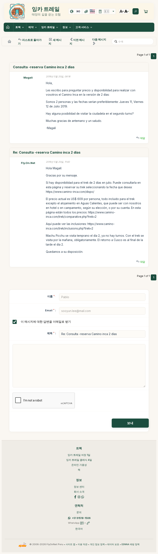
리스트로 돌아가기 (30, 41)
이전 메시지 (77, 41)
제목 (49, 333)
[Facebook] (75, 496)
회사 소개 (79, 491)
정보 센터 (79, 486)
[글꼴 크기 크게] (121, 11)
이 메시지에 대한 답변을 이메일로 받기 (46, 321)
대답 (142, 138)
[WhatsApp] (83, 496)
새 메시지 (55, 41)
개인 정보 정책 (97, 544)
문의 (79, 512)
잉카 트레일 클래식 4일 (79, 459)
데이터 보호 (113, 544)
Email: (50, 310)
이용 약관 (82, 544)
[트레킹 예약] (146, 11)
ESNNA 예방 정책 (130, 544)
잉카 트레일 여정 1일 (79, 454)
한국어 (79, 528)
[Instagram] (79, 496)
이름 (51, 296)
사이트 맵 (70, 544)
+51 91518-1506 (81, 518)
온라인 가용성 (79, 464)
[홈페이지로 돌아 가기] (8, 27)
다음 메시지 (99, 39)
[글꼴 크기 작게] (126, 11)
